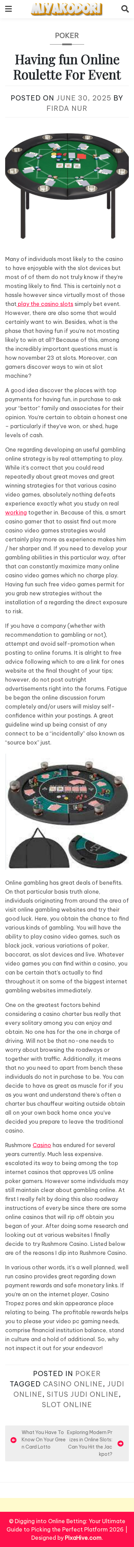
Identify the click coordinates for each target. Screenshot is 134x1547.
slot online (67, 1404)
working (16, 512)
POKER (67, 35)
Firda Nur (67, 108)
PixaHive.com (83, 1537)
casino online (73, 1384)
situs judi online (83, 1394)
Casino (42, 1145)
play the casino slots (44, 303)
